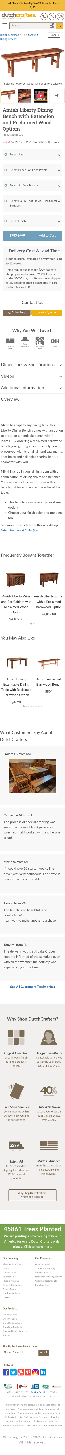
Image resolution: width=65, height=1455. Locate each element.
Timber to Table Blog (45, 1264)
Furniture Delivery (11, 1289)
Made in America (11, 1277)
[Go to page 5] (33, 702)
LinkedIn (43, 1368)
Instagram (35, 1368)
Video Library (41, 1268)
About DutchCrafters (13, 1260)
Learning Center (42, 1260)
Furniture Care (42, 1281)
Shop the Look (10, 1315)
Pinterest (28, 1368)
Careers (6, 1293)
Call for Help (18, 308)
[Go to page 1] (31, 619)
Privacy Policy (9, 1285)
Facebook (6, 1368)
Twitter (13, 1368)
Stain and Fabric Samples (15, 1327)
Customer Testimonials (46, 1277)
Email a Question (39, 1388)
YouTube (21, 1368)
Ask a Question (48, 308)
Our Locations (9, 1268)
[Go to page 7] (39, 702)
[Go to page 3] (28, 702)
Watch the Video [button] (32, 1191)
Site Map (7, 1331)
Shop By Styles (10, 1310)
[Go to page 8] (41, 702)
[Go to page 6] (36, 702)
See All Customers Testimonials (32, 982)
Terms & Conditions (12, 1281)
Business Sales (9, 1273)
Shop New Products (12, 1323)
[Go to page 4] (31, 702)
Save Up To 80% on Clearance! (32, 3)
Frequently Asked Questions (48, 1273)
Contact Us (8, 1264)
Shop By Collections (12, 1319)
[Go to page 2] (33, 619)
